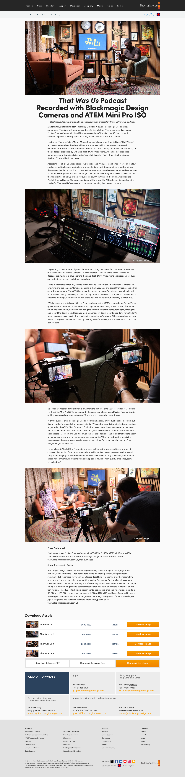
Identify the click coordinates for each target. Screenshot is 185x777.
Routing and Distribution (72, 748)
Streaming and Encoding (72, 751)
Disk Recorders (30, 744)
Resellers (50, 5)
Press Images (56, 15)
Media (100, 5)
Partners (143, 738)
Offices (143, 731)
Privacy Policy (145, 744)
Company (88, 5)
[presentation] (28, 58)
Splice (110, 5)
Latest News (29, 15)
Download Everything (137, 662)
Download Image (141, 91)
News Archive (42, 15)
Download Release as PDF (47, 662)
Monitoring (67, 738)
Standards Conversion (71, 731)
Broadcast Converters (70, 735)
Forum (120, 5)
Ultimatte (28, 741)
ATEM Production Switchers (34, 738)
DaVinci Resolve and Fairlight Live (36, 735)
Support (62, 5)
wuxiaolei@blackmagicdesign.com (136, 690)
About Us (144, 735)
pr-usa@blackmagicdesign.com (89, 713)
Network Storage (69, 741)
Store (39, 5)
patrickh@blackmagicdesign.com (44, 713)
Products (29, 5)
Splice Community (108, 748)
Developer (75, 5)
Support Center (107, 735)
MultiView (66, 744)
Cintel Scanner (30, 751)
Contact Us (106, 738)
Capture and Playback (32, 748)
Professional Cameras (32, 731)
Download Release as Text (92, 662)
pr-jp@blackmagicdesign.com (88, 690)
